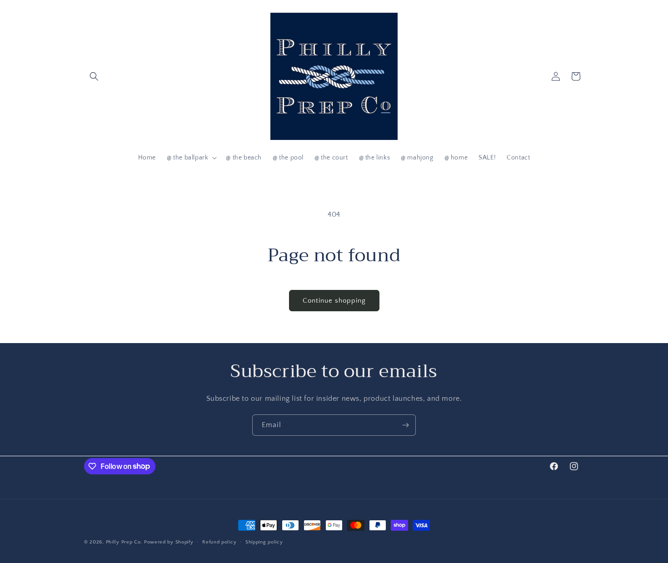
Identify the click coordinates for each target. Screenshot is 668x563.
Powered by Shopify (169, 542)
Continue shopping (334, 300)
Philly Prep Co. (124, 542)
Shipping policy (264, 541)
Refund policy (219, 541)
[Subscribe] (405, 425)
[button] (94, 76)
